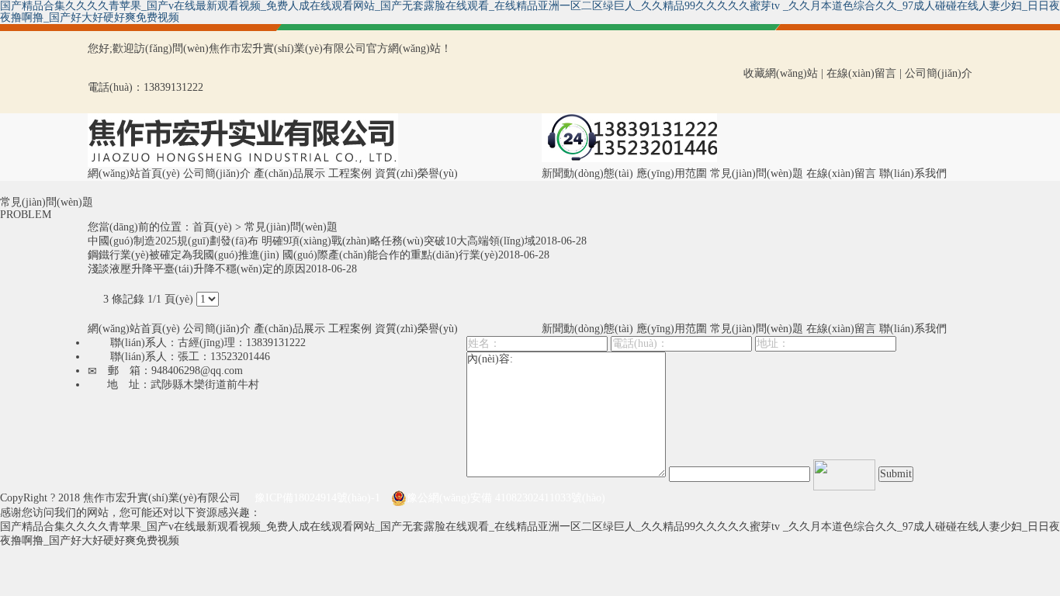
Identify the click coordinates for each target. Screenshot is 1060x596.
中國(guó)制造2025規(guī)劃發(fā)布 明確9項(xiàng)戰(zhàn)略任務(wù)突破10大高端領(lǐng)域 (311, 241)
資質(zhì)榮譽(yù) (416, 173)
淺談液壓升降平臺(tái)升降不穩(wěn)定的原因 (197, 269)
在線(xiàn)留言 (861, 73)
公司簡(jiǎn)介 (938, 73)
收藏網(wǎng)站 (780, 73)
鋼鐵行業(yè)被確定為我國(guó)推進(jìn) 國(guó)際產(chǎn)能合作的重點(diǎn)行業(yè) (293, 255)
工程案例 (350, 173)
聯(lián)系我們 (913, 173)
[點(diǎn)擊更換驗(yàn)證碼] (844, 474)
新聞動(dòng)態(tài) (587, 173)
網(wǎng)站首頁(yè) (134, 173)
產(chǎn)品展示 (289, 173)
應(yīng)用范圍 (671, 173)
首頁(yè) (212, 227)
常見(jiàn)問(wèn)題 (756, 173)
